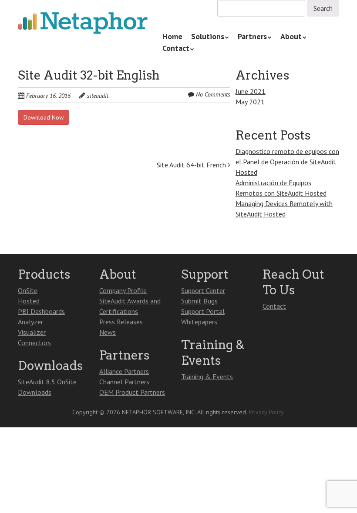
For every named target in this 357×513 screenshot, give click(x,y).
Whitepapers (199, 321)
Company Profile (123, 290)
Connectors (34, 342)
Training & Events (207, 376)
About (291, 36)
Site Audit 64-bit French (192, 164)
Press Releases (121, 321)
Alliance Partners (124, 371)
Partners (252, 36)
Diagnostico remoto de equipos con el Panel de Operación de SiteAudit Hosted (287, 162)
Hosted (29, 300)
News (107, 332)
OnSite (27, 290)
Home (172, 36)
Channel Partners (124, 381)
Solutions (207, 36)
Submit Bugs (199, 300)
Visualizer (32, 332)
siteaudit (97, 96)
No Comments (213, 94)
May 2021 (250, 101)
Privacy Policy (266, 412)
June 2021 (251, 91)
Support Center (203, 290)
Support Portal (203, 311)
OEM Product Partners (132, 392)
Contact (175, 48)
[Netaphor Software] (83, 23)
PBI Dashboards (41, 311)
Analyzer (30, 321)
